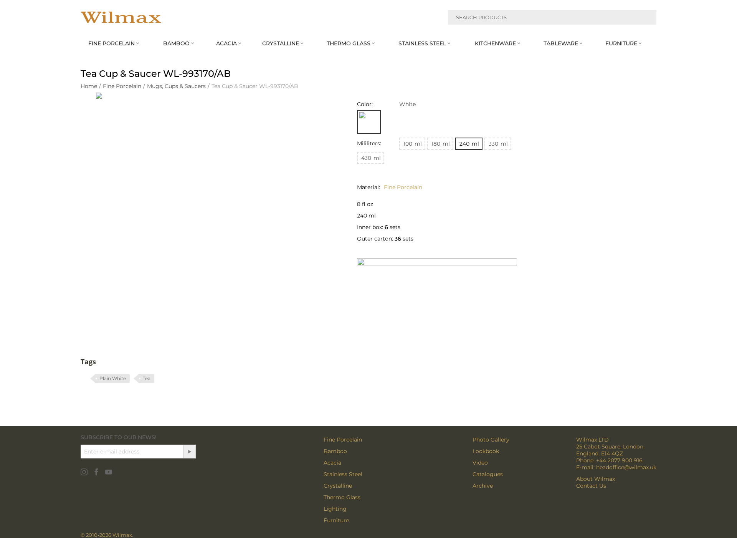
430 (371, 157)
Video (480, 462)
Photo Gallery (491, 439)
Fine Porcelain (343, 439)
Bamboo (335, 451)
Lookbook (486, 451)
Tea (146, 378)
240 (469, 143)
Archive (483, 485)
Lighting (335, 508)
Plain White (112, 378)
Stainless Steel (343, 474)
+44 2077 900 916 (619, 460)
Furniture (336, 520)
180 (440, 143)
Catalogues (488, 474)
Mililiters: (369, 143)
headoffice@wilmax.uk (626, 467)
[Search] (646, 18)
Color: (365, 104)
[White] (369, 122)
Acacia (332, 462)
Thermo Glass (342, 497)
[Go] (189, 451)
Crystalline (338, 485)
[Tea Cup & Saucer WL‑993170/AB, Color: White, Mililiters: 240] (211, 208)
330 (498, 143)
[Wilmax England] (121, 17)
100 (412, 143)
